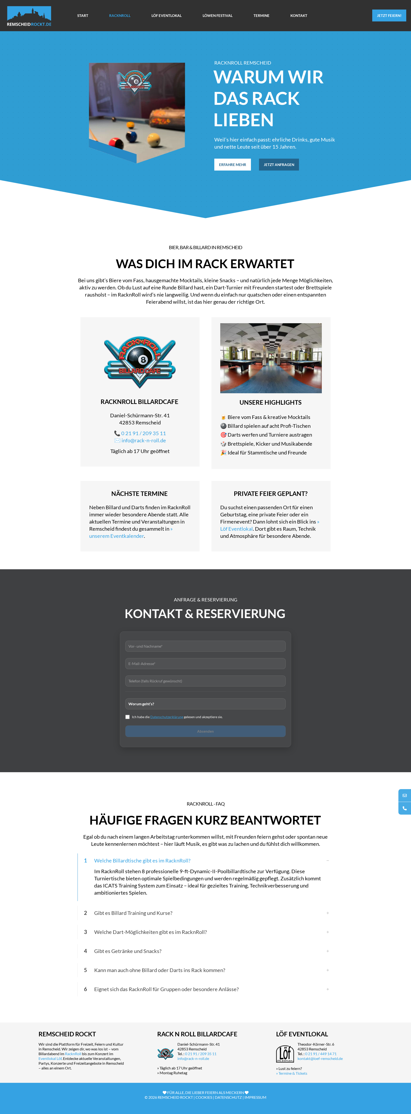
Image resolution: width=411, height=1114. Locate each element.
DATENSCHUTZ (228, 1097)
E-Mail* (205, 663)
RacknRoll (73, 1053)
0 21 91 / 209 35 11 (143, 433)
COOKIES (204, 1097)
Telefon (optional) (205, 680)
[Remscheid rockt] (29, 15)
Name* (205, 645)
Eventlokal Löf (50, 1058)
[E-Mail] (404, 795)
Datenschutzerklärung (166, 717)
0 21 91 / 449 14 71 (321, 1053)
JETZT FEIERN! (389, 15)
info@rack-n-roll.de (144, 440)
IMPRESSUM (255, 1097)
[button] (205, 877)
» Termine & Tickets (291, 1073)
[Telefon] (404, 808)
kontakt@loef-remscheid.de (320, 1058)
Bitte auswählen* (205, 703)
